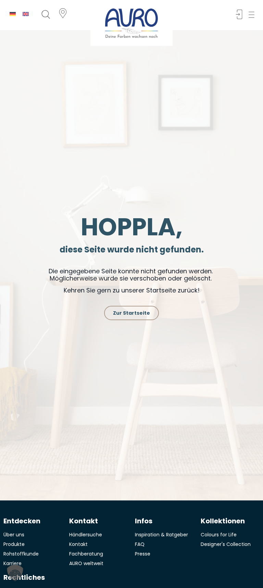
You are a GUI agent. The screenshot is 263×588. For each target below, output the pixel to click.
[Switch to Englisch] (25, 14)
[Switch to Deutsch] (12, 14)
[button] (254, 15)
